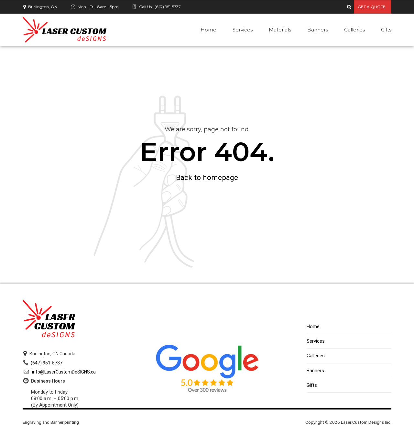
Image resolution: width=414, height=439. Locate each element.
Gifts (386, 30)
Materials (280, 30)
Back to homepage (207, 177)
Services (243, 30)
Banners (317, 30)
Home (208, 30)
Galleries (354, 30)
